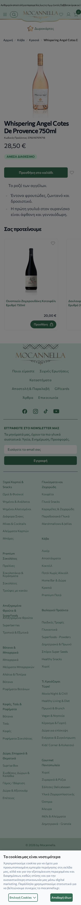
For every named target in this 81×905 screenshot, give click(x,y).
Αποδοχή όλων (61, 897)
